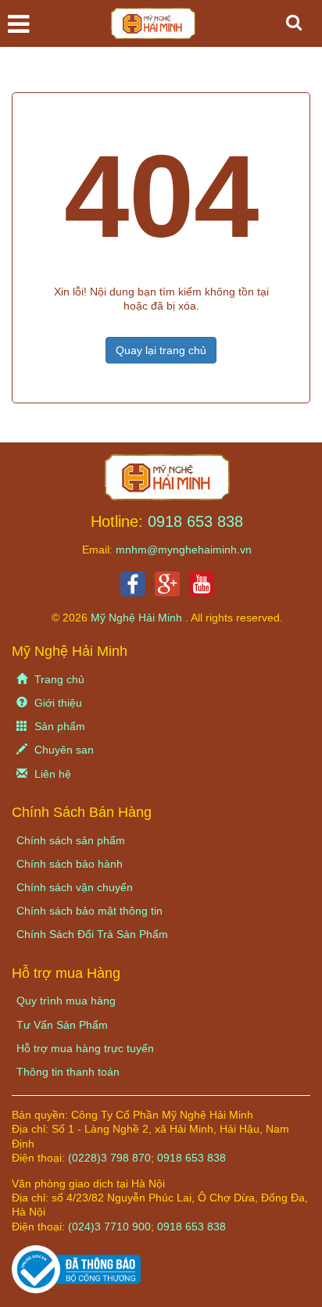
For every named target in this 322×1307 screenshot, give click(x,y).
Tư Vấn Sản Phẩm (62, 1025)
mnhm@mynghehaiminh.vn (184, 549)
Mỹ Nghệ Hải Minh (138, 617)
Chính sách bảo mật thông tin (89, 910)
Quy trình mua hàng (66, 1000)
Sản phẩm (58, 726)
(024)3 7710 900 (109, 1226)
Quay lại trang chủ (161, 350)
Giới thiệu (56, 702)
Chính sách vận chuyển (74, 887)
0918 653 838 (195, 521)
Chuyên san (62, 749)
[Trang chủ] (167, 476)
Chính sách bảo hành (69, 864)
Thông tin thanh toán (68, 1071)
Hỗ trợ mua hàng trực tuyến (85, 1048)
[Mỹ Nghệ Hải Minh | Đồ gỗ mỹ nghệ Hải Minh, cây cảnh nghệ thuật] (161, 27)
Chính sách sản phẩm (70, 840)
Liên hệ (51, 774)
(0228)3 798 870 (109, 1157)
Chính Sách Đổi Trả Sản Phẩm (92, 934)
